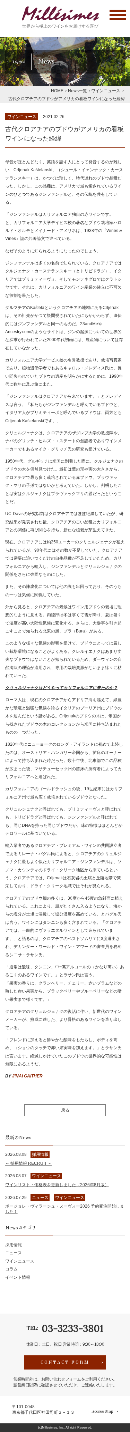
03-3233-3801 (72, 1328)
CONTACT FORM (65, 1362)
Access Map (102, 1412)
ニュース (13, 1252)
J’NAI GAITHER (27, 1076)
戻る (65, 1110)
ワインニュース (21, 116)
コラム (11, 1269)
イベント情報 (17, 1277)
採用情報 (13, 1244)
